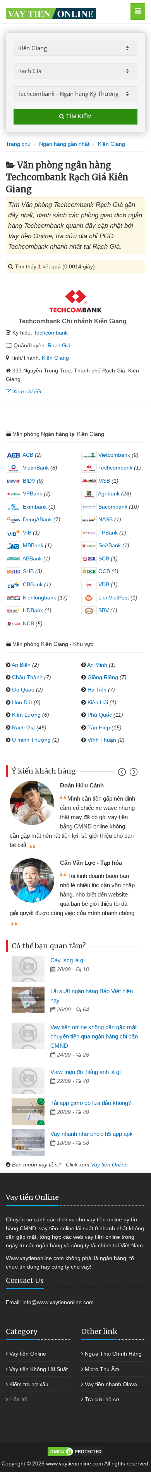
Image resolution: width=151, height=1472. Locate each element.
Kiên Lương (26, 715)
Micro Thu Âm (102, 1369)
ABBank (31, 558)
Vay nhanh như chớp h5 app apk (91, 1133)
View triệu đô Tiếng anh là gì (85, 1072)
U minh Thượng (31, 740)
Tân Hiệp (99, 727)
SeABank (109, 545)
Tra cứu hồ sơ (102, 1399)
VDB (103, 584)
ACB (27, 455)
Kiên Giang (55, 358)
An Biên (21, 665)
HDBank (32, 610)
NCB (27, 623)
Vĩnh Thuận (102, 740)
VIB (26, 532)
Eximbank (34, 507)
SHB (27, 571)
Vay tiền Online (109, 1164)
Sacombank (112, 507)
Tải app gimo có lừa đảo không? (90, 1103)
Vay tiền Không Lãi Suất (38, 1369)
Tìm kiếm (78, 116)
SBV (103, 610)
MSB (103, 481)
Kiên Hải (98, 702)
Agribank (108, 493)
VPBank (31, 493)
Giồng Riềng (103, 677)
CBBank (32, 584)
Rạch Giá (59, 345)
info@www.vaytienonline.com (58, 1302)
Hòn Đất (22, 702)
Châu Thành (27, 677)
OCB (103, 571)
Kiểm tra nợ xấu (28, 1384)
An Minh (97, 665)
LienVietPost (113, 597)
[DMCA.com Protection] (75, 1451)
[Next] (132, 773)
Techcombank (51, 333)
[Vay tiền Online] (65, 11)
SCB (103, 558)
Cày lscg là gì (67, 960)
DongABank (36, 519)
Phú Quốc (100, 715)
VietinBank (35, 467)
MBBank (32, 545)
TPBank (107, 532)
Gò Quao (23, 689)
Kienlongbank (38, 597)
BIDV (28, 481)
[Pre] (123, 773)
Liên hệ (18, 1399)
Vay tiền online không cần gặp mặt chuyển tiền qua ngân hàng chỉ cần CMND (94, 1036)
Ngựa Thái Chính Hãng (113, 1354)
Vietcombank (113, 455)
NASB (105, 519)
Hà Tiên (97, 689)
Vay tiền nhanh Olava (111, 1384)
